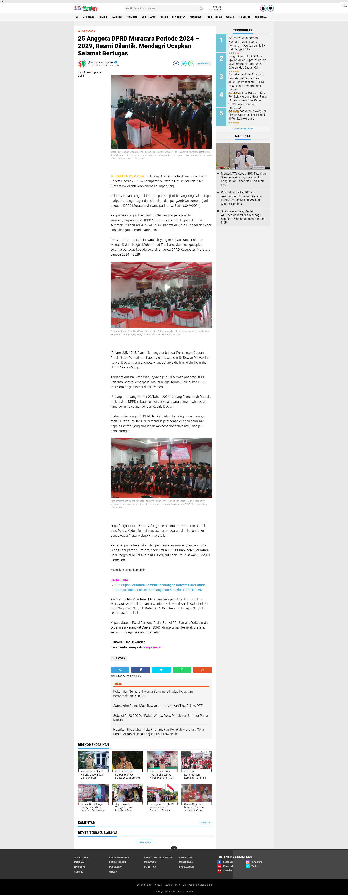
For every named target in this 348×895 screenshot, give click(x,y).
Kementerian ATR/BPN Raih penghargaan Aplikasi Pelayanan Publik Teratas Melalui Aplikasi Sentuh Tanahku (242, 198)
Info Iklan (180, 884)
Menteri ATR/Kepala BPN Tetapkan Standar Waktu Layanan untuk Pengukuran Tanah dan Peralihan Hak (243, 179)
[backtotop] (174, 849)
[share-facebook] (176, 63)
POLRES (164, 17)
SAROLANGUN (186, 866)
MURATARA (88, 17)
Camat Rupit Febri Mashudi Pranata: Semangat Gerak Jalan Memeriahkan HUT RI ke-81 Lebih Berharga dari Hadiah (246, 82)
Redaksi (168, 884)
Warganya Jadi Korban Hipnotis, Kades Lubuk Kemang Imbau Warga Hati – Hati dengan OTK (247, 43)
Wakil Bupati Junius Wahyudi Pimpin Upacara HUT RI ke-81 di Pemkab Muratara (247, 114)
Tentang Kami (143, 884)
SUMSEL (103, 17)
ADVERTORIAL (81, 857)
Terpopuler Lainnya (242, 129)
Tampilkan (204, 823)
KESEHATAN (261, 17)
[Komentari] (202, 670)
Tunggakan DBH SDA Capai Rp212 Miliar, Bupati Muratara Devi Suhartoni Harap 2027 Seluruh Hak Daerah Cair (247, 61)
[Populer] (270, 8)
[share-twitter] (184, 63)
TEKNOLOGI (244, 17)
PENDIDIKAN (178, 17)
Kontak (158, 884)
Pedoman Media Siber (200, 884)
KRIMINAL (132, 17)
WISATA (230, 17)
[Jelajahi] (344, 5)
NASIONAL (117, 17)
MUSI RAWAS (149, 17)
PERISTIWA (195, 17)
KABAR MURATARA (119, 857)
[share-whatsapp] (191, 63)
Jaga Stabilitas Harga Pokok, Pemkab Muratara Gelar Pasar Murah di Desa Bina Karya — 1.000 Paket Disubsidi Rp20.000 (247, 100)
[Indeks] (263, 8)
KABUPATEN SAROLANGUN (158, 857)
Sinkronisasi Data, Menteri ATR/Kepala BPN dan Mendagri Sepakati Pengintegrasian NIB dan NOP (243, 217)
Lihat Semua (145, 842)
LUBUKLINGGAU (214, 17)
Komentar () (204, 63)
